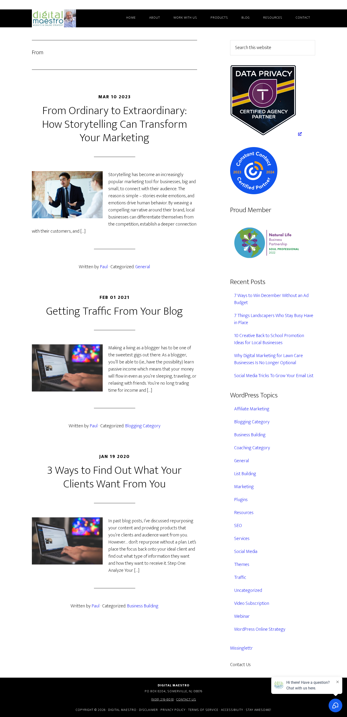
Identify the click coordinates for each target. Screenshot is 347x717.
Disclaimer (148, 710)
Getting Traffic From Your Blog (114, 311)
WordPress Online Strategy (259, 629)
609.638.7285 (271, 665)
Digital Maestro (60, 18)
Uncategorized (248, 590)
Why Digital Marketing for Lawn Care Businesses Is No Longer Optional (268, 359)
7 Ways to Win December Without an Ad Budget (271, 299)
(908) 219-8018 (162, 699)
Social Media (245, 552)
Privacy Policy (173, 710)
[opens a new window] (266, 134)
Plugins (241, 500)
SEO (238, 526)
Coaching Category (252, 448)
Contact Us (186, 699)
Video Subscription (251, 603)
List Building (245, 474)
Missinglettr (241, 648)
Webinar (242, 616)
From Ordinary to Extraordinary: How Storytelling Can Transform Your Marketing (114, 124)
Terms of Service (203, 710)
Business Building (142, 606)
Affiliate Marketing (251, 409)
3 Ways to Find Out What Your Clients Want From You (114, 477)
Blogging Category (143, 426)
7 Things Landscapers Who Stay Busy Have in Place (273, 319)
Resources (244, 513)
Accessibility (232, 710)
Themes (241, 564)
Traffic (240, 577)
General (142, 267)
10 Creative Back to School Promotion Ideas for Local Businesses (269, 339)
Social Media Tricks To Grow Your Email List (273, 376)
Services (242, 539)
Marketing (244, 487)
